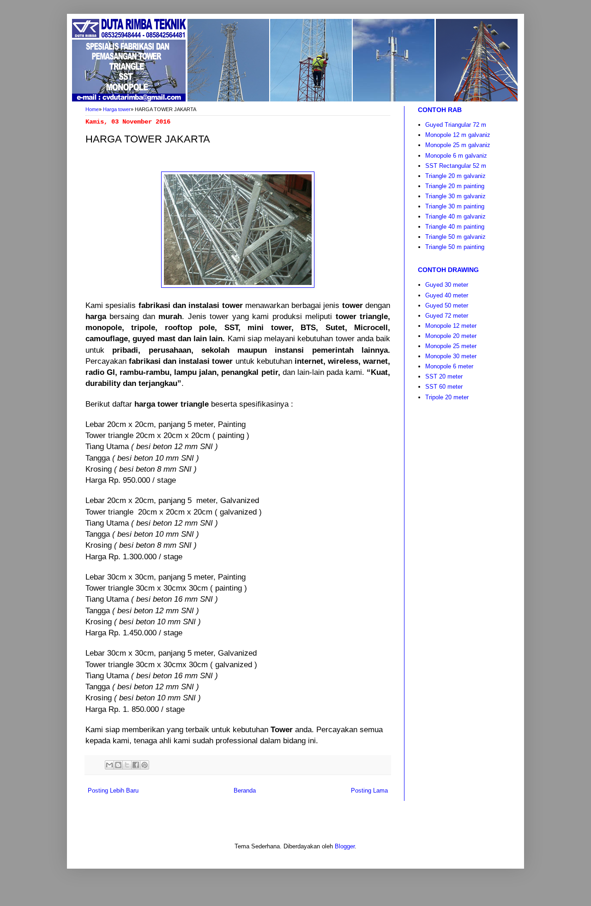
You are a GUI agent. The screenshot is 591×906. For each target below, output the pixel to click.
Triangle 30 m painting (454, 206)
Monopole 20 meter (450, 335)
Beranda (245, 790)
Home (92, 109)
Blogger (345, 846)
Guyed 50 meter (446, 305)
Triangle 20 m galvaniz (455, 175)
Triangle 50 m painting (454, 246)
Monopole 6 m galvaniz (456, 155)
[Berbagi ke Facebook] (135, 765)
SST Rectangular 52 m (455, 165)
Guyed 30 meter (446, 284)
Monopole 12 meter (450, 325)
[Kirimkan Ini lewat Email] (109, 765)
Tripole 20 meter (447, 397)
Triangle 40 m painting (454, 226)
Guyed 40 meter (446, 295)
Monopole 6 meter (449, 366)
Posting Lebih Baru (113, 790)
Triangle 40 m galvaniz (455, 216)
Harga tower (117, 109)
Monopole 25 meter (450, 346)
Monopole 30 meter (450, 356)
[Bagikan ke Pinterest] (144, 765)
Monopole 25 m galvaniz (457, 145)
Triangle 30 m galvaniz (455, 196)
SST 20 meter (444, 376)
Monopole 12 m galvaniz (457, 134)
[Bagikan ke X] (127, 765)
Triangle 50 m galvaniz (455, 236)
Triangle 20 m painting (454, 186)
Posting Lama (369, 790)
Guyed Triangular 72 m (455, 124)
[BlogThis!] (118, 765)
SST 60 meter (444, 386)
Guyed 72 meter (446, 315)
